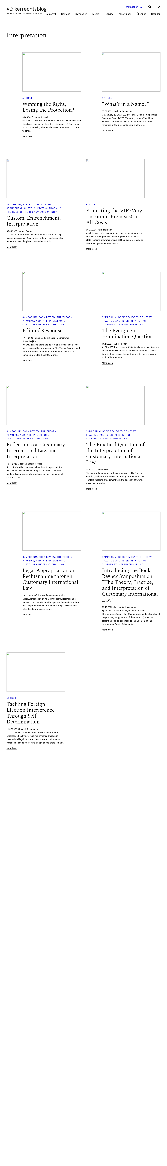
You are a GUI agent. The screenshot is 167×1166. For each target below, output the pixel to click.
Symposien (81, 14)
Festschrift (50, 14)
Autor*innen (125, 14)
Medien (96, 14)
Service (110, 14)
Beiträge (65, 14)
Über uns (141, 14)
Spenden (155, 14)
